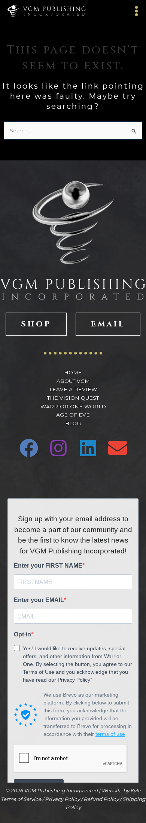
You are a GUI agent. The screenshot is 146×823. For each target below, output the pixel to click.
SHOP (36, 324)
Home (73, 372)
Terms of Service (21, 799)
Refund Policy (101, 799)
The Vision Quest (73, 398)
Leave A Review (73, 389)
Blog (73, 423)
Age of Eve (73, 415)
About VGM (73, 381)
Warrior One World (73, 406)
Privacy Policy (62, 799)
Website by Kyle (121, 790)
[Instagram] (58, 448)
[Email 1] (117, 448)
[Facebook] (28, 448)
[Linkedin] (88, 448)
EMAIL (108, 324)
